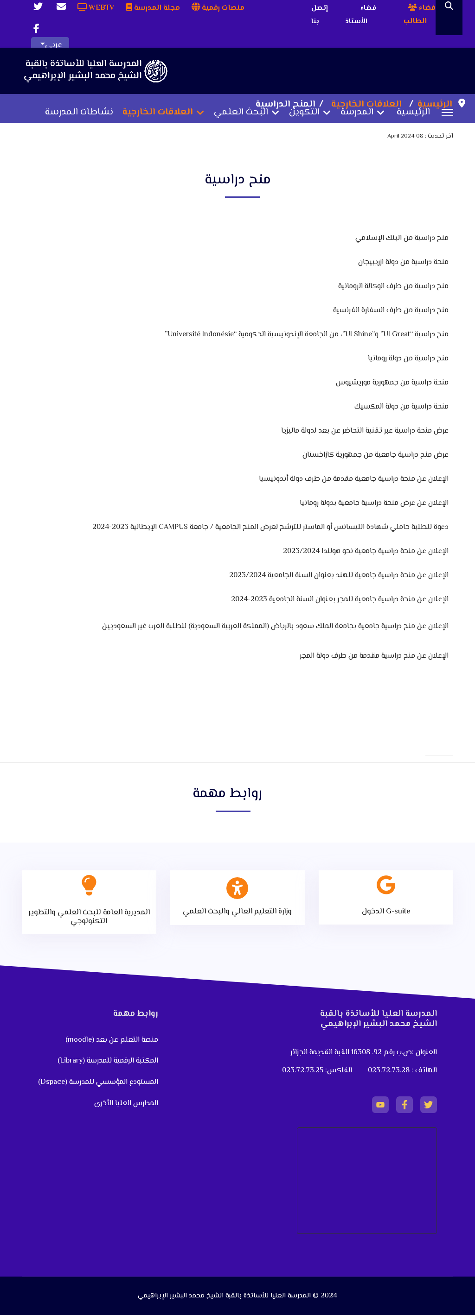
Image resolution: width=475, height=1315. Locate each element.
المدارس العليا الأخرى (126, 1103)
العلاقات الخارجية (157, 113)
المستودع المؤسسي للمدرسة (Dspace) (98, 1082)
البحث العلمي (241, 113)
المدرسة (356, 113)
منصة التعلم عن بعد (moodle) (111, 1040)
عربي (53, 45)
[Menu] (447, 112)
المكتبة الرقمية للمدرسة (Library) (108, 1061)
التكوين (304, 113)
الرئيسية (413, 113)
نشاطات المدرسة (79, 113)
